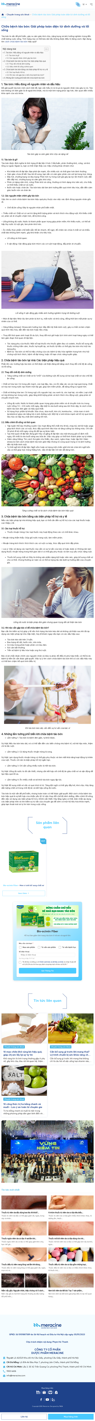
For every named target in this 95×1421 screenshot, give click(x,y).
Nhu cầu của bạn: (26, 943)
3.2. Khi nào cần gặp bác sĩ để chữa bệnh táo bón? (25, 75)
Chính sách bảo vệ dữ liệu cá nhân (51, 962)
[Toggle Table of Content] (45, 49)
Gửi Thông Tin (47, 971)
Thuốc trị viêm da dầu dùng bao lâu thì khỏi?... (20, 1212)
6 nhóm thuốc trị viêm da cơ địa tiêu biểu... (65, 1212)
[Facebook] (41, 1399)
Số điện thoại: (24, 952)
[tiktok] (56, 1392)
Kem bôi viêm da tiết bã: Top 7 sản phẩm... (65, 1290)
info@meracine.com (15, 1375)
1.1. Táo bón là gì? (13, 55)
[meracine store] (38, 1392)
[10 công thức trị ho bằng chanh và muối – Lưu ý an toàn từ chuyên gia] (24, 1080)
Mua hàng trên (71, 1416)
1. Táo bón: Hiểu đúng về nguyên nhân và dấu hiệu (23, 52)
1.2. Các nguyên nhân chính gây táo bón (21, 58)
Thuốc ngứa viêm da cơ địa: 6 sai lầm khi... (18, 1238)
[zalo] (53, 1399)
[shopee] (44, 1392)
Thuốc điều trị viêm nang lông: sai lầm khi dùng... (21, 1264)
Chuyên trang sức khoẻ (18, 14)
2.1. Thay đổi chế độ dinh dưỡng (18, 64)
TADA (61, 1406)
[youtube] (47, 1399)
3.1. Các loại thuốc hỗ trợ (15, 72)
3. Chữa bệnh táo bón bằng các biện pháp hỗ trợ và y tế (26, 69)
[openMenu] (91, 4)
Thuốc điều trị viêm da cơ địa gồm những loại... (67, 1264)
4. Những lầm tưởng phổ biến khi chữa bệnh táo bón (24, 78)
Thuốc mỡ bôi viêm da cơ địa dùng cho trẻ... (66, 1238)
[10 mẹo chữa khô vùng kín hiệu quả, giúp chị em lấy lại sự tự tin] (24, 1028)
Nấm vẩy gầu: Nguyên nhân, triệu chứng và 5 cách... (23, 1290)
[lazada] (50, 1392)
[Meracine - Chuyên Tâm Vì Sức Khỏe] (10, 4)
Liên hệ (24, 1416)
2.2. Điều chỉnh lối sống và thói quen (20, 67)
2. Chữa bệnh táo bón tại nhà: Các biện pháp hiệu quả (25, 61)
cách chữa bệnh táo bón (16, 41)
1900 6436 (11, 1371)
